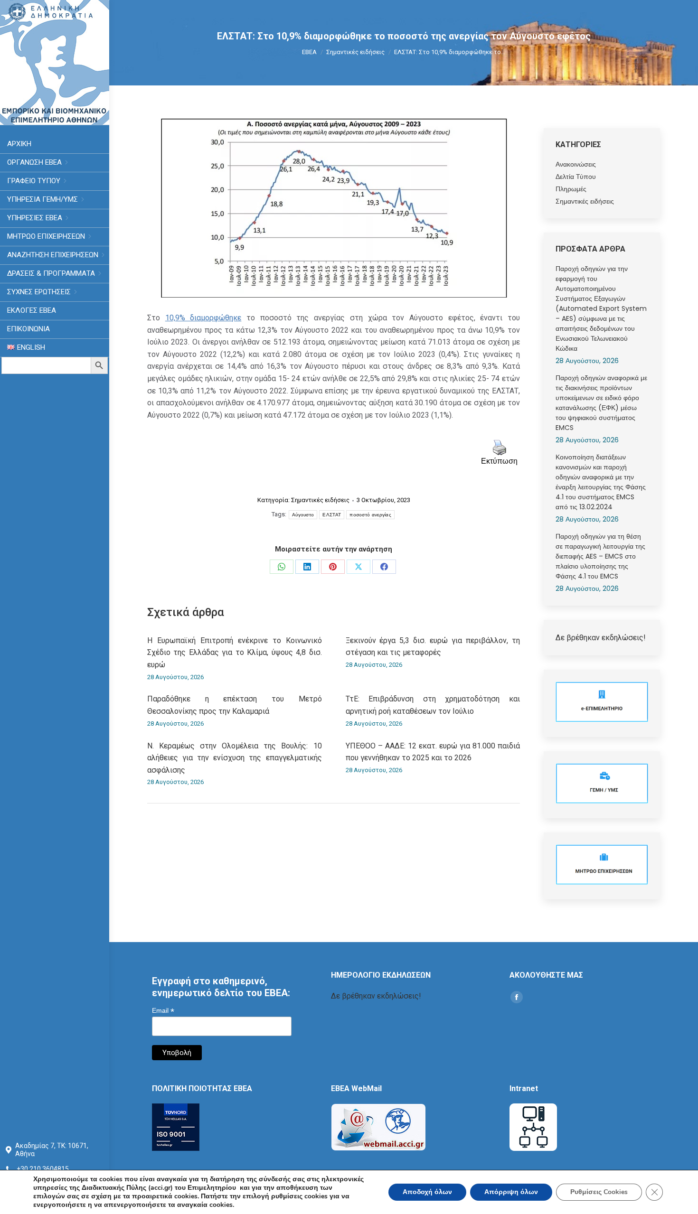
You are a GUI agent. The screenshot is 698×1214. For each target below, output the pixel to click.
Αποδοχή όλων (427, 1191)
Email (163, 1010)
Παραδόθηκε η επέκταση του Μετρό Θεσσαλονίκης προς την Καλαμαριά (234, 705)
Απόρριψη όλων (511, 1191)
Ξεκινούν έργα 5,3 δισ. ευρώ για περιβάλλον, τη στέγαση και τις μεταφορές (433, 646)
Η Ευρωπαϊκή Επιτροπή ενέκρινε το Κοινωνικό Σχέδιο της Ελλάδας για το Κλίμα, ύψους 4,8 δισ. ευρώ (234, 652)
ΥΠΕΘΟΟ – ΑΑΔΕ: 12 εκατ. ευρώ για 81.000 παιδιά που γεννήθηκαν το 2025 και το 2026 (433, 752)
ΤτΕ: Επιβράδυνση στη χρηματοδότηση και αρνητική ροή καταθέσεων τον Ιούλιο (433, 705)
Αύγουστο (303, 514)
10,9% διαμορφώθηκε (203, 317)
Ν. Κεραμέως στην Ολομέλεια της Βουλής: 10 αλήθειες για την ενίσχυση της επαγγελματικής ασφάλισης (234, 758)
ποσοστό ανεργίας (370, 514)
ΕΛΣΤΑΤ (331, 514)
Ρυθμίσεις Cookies (599, 1191)
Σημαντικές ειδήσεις (320, 500)
